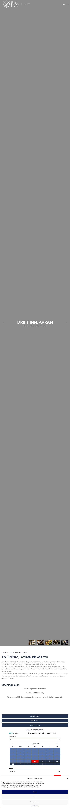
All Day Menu (35, 716)
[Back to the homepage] (10, 4)
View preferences (35, 802)
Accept (35, 792)
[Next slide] (66, 323)
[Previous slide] (3, 323)
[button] (67, 778)
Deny (35, 797)
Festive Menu (35, 720)
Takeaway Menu (35, 725)
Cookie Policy (35, 806)
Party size (12, 736)
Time (11, 768)
